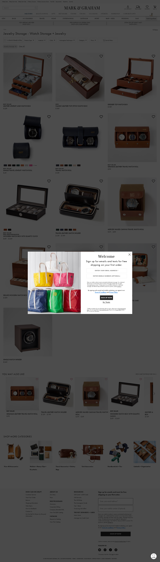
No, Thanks (106, 302)
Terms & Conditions (100, 292)
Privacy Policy (113, 292)
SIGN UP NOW (106, 298)
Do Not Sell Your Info (104, 310)
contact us (119, 286)
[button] (154, 556)
